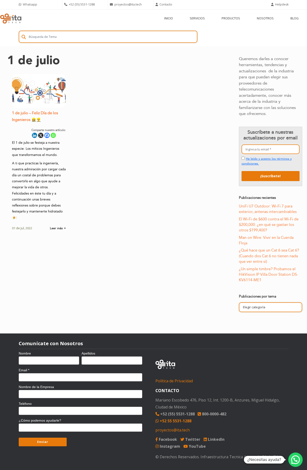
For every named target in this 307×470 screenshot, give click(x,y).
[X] (40, 135)
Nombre (25, 353)
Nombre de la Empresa (36, 387)
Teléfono (25, 404)
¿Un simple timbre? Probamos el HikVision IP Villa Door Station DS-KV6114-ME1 (268, 274)
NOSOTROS (265, 18)
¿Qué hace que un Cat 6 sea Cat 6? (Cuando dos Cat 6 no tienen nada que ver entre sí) (269, 255)
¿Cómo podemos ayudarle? (40, 420)
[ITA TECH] (11, 18)
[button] (295, 460)
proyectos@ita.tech (172, 430)
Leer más (57, 228)
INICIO (168, 18)
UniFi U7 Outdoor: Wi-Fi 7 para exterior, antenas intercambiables (268, 209)
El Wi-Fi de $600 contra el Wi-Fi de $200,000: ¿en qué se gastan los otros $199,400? (269, 224)
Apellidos (88, 353)
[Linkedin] (34, 135)
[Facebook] (47, 135)
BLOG (294, 18)
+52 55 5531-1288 (175, 421)
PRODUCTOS (231, 18)
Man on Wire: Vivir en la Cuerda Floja (266, 240)
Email (24, 370)
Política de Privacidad (174, 381)
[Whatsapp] (53, 135)
